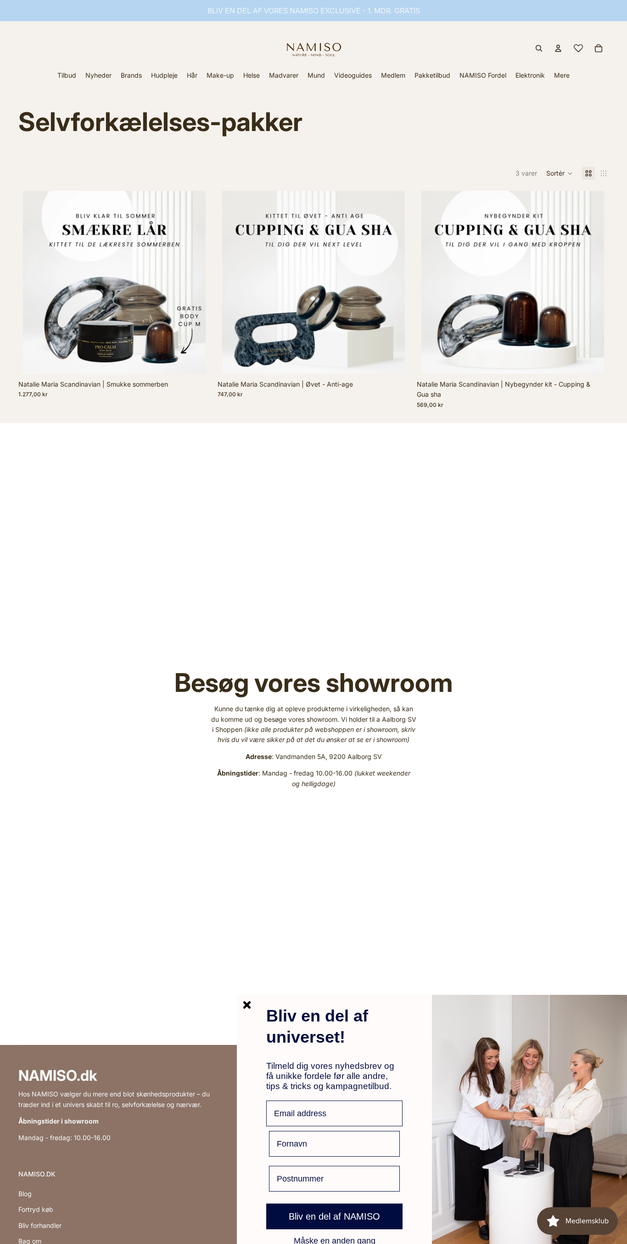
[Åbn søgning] (539, 48)
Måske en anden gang (334, 1240)
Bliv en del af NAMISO (334, 1216)
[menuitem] (561, 75)
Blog (25, 1194)
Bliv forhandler (40, 1225)
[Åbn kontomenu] (558, 48)
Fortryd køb (35, 1209)
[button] (559, 173)
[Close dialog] (247, 1005)
